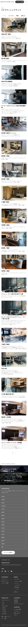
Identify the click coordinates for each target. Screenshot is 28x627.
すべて (4, 15)
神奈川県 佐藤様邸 (6, 81)
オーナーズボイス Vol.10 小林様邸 (11, 442)
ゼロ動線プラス (16, 134)
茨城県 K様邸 (5, 225)
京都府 (2, 518)
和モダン (10, 61)
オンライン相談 (4, 583)
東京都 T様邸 (5, 179)
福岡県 (2, 537)
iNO (3, 602)
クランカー (14, 36)
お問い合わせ (17, 613)
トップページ (3, 463)
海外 (2, 547)
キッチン (4, 323)
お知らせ (23, 15)
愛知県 (2, 515)
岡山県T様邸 (5, 58)
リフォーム (12, 38)
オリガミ (14, 83)
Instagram (2, 571)
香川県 (2, 534)
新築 (15, 85)
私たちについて (4, 581)
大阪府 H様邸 (5, 344)
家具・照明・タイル (5, 616)
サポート (16, 615)
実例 (17, 15)
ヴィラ (6, 295)
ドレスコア (4, 448)
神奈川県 (3, 506)
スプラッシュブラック (7, 37)
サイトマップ (17, 611)
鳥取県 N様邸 (5, 156)
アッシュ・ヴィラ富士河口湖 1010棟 (12, 294)
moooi (7, 346)
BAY (3, 604)
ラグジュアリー (5, 38)
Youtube (11, 571)
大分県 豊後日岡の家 (7, 394)
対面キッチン (13, 113)
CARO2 (4, 609)
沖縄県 (2, 543)
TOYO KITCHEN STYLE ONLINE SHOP (10, 564)
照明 (23, 348)
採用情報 (16, 602)
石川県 (2, 509)
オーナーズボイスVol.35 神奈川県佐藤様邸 (13, 106)
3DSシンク (4, 320)
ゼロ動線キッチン (17, 84)
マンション (12, 136)
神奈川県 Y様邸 (6, 34)
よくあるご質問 (17, 609)
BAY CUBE (10, 320)
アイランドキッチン (9, 109)
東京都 (2, 502)
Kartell (3, 346)
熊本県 (2, 540)
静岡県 (2, 512)
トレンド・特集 (18, 581)
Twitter (8, 571)
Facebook (5, 571)
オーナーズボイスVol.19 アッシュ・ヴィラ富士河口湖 (13, 317)
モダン (11, 182)
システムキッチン (15, 445)
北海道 (2, 496)
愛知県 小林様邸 (6, 417)
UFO (11, 346)
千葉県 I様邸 (5, 202)
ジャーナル (11, 15)
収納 (17, 348)
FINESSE (4, 613)
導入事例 (17, 587)
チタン (19, 323)
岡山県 (2, 528)
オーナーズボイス (6, 110)
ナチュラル (11, 205)
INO (3, 109)
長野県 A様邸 (5, 271)
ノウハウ (17, 589)
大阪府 (2, 521)
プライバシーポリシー (19, 603)
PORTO (4, 608)
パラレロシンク (16, 37)
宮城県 (2, 499)
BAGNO (4, 83)
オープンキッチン (15, 110)
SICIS (3, 36)
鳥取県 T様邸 (5, 248)
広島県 (2, 531)
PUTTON (4, 611)
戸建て (17, 38)
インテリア (8, 36)
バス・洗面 (3, 618)
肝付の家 (4, 368)
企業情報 (16, 600)
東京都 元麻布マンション (8, 133)
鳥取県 (2, 524)
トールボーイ (22, 396)
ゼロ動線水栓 (5, 205)
